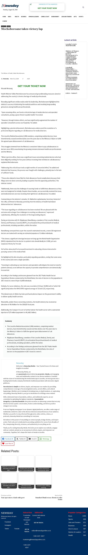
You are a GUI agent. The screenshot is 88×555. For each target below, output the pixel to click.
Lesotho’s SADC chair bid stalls (71, 44)
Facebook (8, 522)
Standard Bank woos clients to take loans (48, 499)
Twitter (7, 528)
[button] (83, 7)
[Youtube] (12, 529)
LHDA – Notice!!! (71, 93)
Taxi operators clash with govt (12, 498)
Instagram (8, 525)
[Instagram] (2, 525)
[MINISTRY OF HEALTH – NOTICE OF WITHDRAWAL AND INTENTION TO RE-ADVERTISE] (83, 85)
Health (4, 26)
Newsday (6, 79)
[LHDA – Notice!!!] (83, 95)
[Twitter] (2, 529)
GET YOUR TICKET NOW (47, 8)
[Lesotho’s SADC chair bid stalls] (83, 46)
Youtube (16, 528)
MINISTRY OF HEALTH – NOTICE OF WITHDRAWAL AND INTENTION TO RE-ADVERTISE (72, 86)
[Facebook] (2, 522)
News (8, 26)
